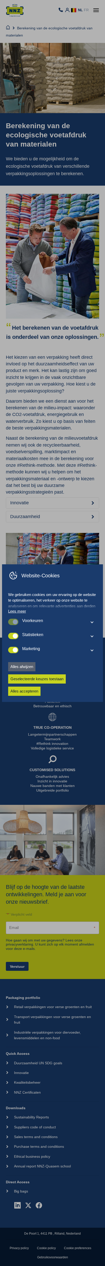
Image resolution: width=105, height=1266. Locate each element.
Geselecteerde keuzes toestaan (36, 679)
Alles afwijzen (21, 666)
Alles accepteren (24, 691)
